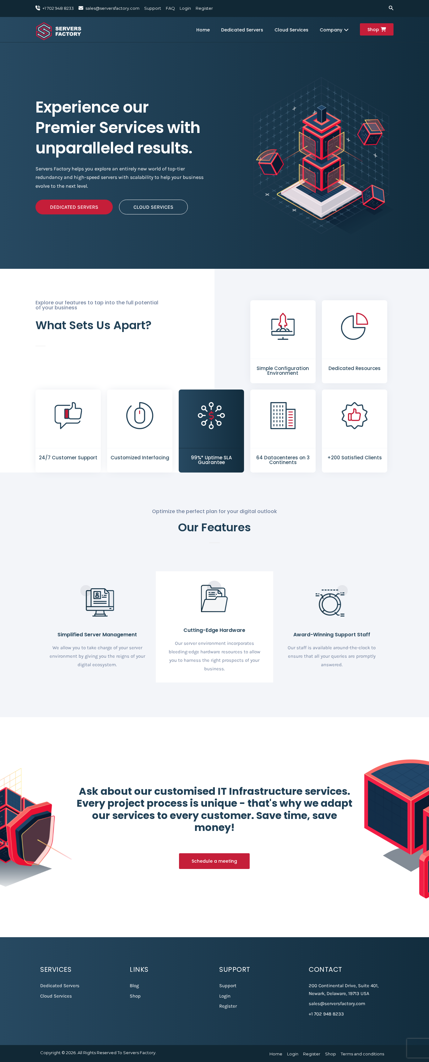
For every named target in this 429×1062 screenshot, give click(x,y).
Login (185, 8)
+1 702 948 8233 (326, 1014)
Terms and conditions (362, 1053)
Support (152, 8)
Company (331, 30)
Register (204, 8)
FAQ (170, 8)
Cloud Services (291, 30)
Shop (373, 29)
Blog (134, 985)
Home (203, 30)
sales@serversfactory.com (112, 8)
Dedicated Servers (242, 30)
